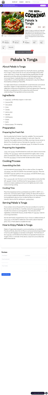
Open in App (43, 5)
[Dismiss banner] (47, 5)
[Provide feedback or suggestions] (46, 393)
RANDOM (21, 2)
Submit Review (6, 274)
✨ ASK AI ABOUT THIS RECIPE (24, 52)
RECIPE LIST (14, 2)
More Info (11, 47)
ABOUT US (27, 2)
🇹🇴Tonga (28, 27)
